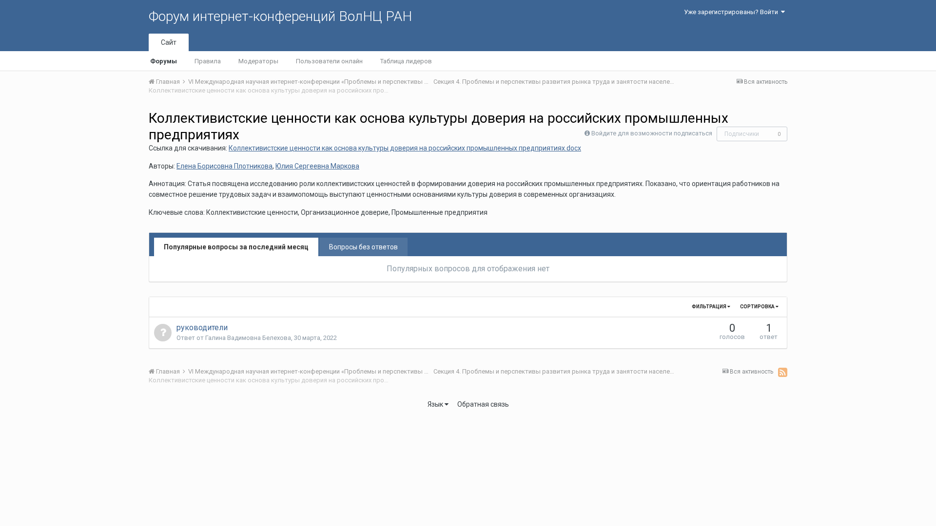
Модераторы (258, 61)
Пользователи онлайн (329, 61)
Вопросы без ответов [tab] (363, 247)
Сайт (168, 42)
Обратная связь (483, 404)
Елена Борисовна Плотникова (224, 166)
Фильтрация (709, 306)
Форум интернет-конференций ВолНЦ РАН (280, 16)
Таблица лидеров (406, 61)
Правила (208, 61)
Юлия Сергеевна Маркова (317, 166)
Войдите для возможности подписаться (651, 133)
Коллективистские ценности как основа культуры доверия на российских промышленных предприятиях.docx (405, 148)
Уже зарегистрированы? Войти (732, 12)
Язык (436, 404)
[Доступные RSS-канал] (782, 372)
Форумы (163, 61)
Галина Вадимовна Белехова (248, 337)
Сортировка (758, 306)
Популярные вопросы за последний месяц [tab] (236, 247)
